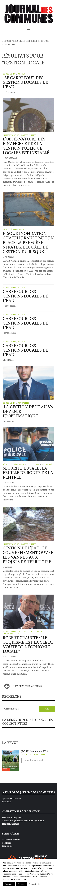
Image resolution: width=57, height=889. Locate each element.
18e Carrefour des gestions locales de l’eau (25, 82)
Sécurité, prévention (13, 229)
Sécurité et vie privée (12, 817)
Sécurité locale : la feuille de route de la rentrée (28, 473)
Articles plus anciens (27, 686)
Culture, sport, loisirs (30, 631)
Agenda (21, 74)
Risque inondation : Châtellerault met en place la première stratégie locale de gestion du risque (28, 242)
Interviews (8, 634)
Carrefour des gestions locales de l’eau (25, 296)
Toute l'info (9, 74)
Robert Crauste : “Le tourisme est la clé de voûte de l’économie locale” (28, 644)
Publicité (6, 801)
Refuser (21, 884)
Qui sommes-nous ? (11, 798)
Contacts (6, 843)
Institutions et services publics (19, 135)
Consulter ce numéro (34, 760)
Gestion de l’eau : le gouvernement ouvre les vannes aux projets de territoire (28, 555)
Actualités (23, 403)
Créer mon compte (11, 839)
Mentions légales (10, 824)
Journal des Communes (33, 755)
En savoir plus (34, 884)
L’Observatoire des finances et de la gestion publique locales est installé (26, 146)
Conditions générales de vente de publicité (23, 820)
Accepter (9, 884)
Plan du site (8, 846)
